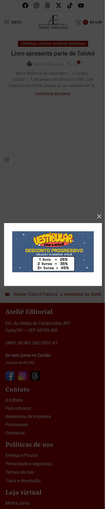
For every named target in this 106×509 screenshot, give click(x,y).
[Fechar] (99, 216)
